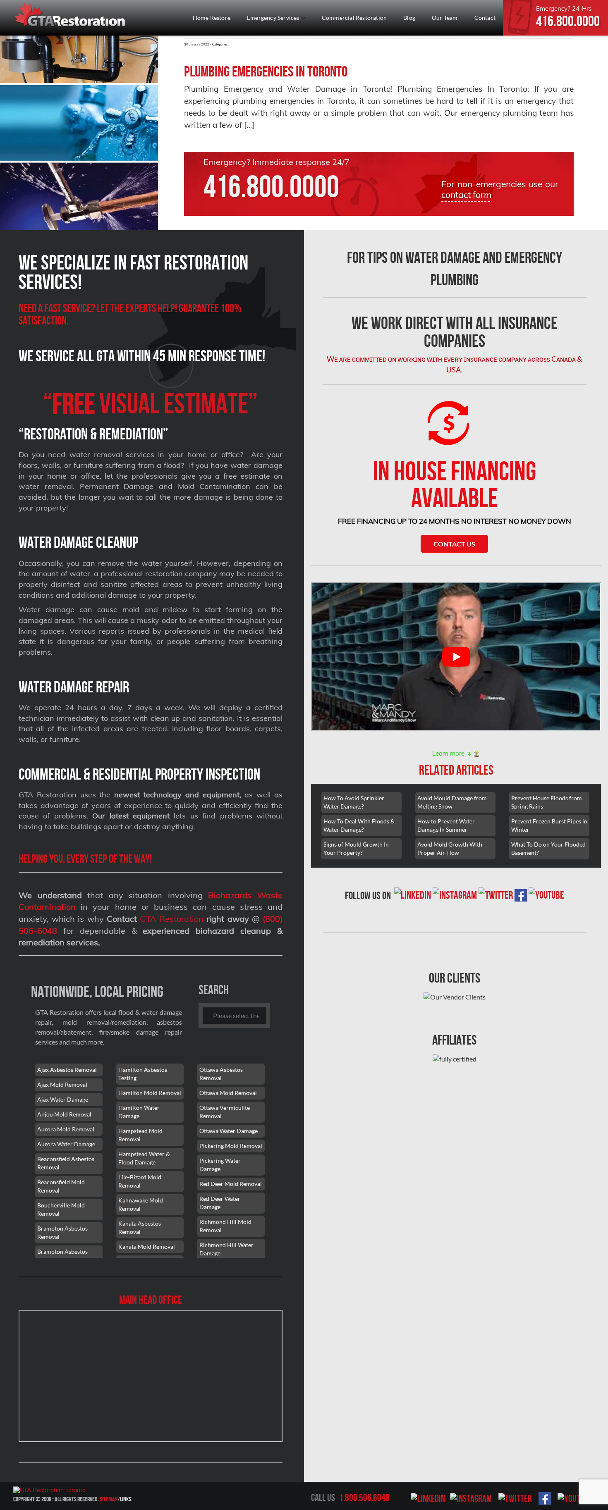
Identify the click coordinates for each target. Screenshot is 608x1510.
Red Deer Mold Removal (230, 1183)
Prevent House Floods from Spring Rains (546, 802)
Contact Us (454, 544)
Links (126, 1499)
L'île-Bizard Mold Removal (139, 1181)
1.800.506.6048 (364, 1497)
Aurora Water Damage (66, 1143)
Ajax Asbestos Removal (67, 1069)
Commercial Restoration (354, 17)
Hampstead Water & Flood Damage (144, 1158)
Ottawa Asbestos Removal (221, 1073)
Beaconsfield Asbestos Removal (65, 1163)
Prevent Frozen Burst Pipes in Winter (549, 825)
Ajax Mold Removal (62, 1084)
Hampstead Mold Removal (140, 1135)
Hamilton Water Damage (139, 1111)
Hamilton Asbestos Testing (142, 1073)
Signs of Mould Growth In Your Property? (356, 848)
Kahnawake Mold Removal (140, 1204)
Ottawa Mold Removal (228, 1092)
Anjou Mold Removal (64, 1114)
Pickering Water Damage (220, 1164)
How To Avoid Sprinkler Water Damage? (353, 802)
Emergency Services (274, 17)
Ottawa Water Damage (228, 1130)
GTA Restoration (171, 919)
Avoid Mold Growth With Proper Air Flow (449, 848)
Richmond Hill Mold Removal (225, 1225)
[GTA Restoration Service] (70, 15)
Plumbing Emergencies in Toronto (265, 71)
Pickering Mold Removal (230, 1145)
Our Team (445, 17)
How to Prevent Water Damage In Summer (446, 825)
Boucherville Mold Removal (61, 1209)
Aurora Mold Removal (65, 1129)
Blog (409, 17)
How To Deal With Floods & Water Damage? (359, 825)
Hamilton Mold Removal (149, 1092)
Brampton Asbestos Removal (62, 1232)
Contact (484, 17)
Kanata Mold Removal (146, 1246)
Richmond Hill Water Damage (226, 1249)
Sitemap (108, 1499)
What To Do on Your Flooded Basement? (548, 848)
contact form (466, 194)
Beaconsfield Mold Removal (61, 1186)
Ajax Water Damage (62, 1099)
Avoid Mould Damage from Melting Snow (452, 802)
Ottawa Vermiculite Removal (224, 1111)
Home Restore (211, 17)
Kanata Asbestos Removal (139, 1227)
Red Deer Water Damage (219, 1202)
